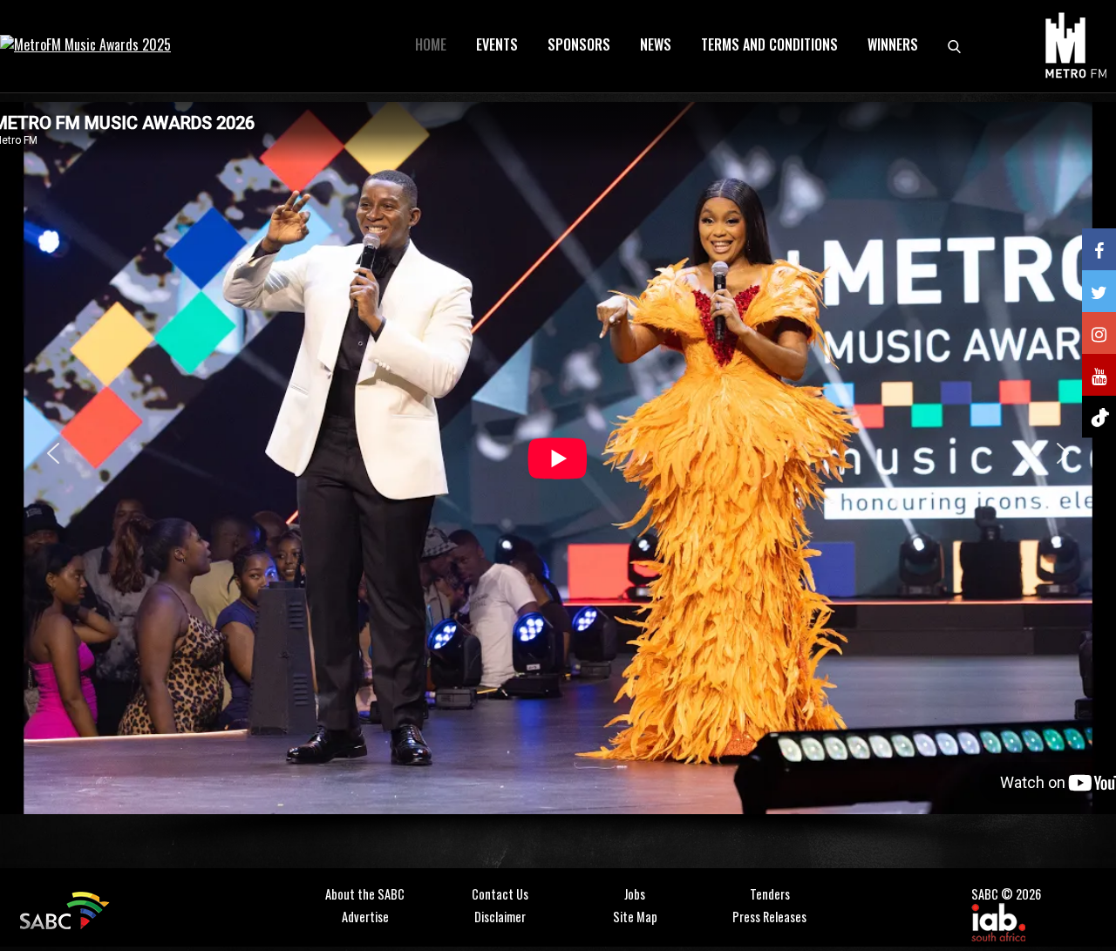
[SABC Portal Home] (67, 908)
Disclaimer (500, 916)
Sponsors (579, 44)
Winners (893, 44)
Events (497, 44)
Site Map (635, 916)
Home (430, 44)
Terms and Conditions (769, 44)
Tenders (770, 894)
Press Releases (769, 916)
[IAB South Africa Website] (998, 920)
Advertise (365, 916)
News (655, 44)
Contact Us (500, 894)
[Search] (954, 44)
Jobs (634, 894)
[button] (53, 453)
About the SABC (365, 894)
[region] (558, 478)
